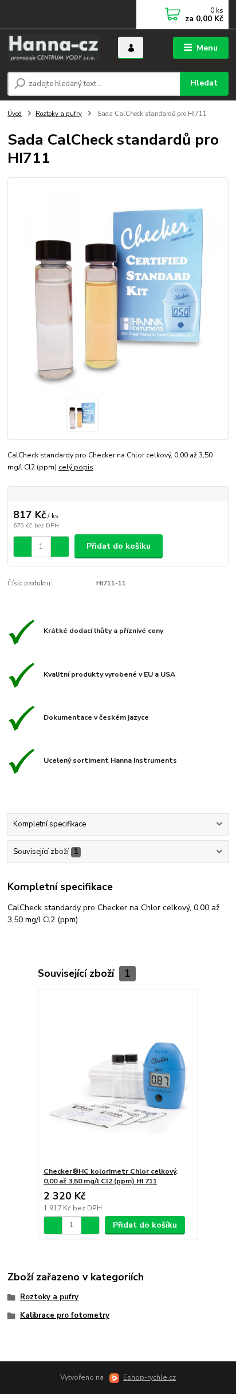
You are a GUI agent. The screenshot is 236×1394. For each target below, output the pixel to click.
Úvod (14, 114)
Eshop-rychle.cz (149, 1377)
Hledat (204, 82)
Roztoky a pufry (59, 114)
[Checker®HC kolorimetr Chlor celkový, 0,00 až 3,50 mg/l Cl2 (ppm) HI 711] (118, 1078)
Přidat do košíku (118, 546)
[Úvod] (53, 47)
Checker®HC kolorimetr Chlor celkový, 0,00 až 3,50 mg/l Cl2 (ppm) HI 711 (111, 1176)
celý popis (75, 467)
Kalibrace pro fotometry (64, 1315)
